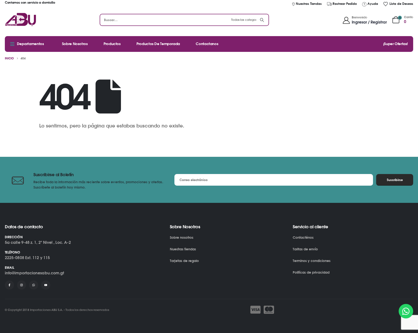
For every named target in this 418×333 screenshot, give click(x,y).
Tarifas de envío (305, 249)
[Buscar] (262, 19)
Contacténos (303, 237)
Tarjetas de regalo (184, 261)
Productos (112, 43)
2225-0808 (14, 257)
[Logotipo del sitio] (21, 20)
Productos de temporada (158, 43)
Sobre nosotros (181, 237)
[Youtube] (45, 285)
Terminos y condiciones (311, 261)
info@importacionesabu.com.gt (34, 272)
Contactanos (207, 43)
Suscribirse (395, 180)
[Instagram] (21, 285)
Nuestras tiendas (183, 249)
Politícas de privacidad (311, 272)
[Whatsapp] (33, 285)
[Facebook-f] (9, 285)
